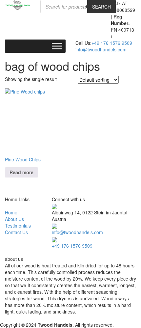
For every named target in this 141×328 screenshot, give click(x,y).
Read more (21, 172)
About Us (14, 219)
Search (101, 6)
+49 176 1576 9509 (111, 43)
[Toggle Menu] (57, 46)
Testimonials (18, 225)
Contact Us (16, 232)
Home (11, 212)
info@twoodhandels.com (101, 49)
